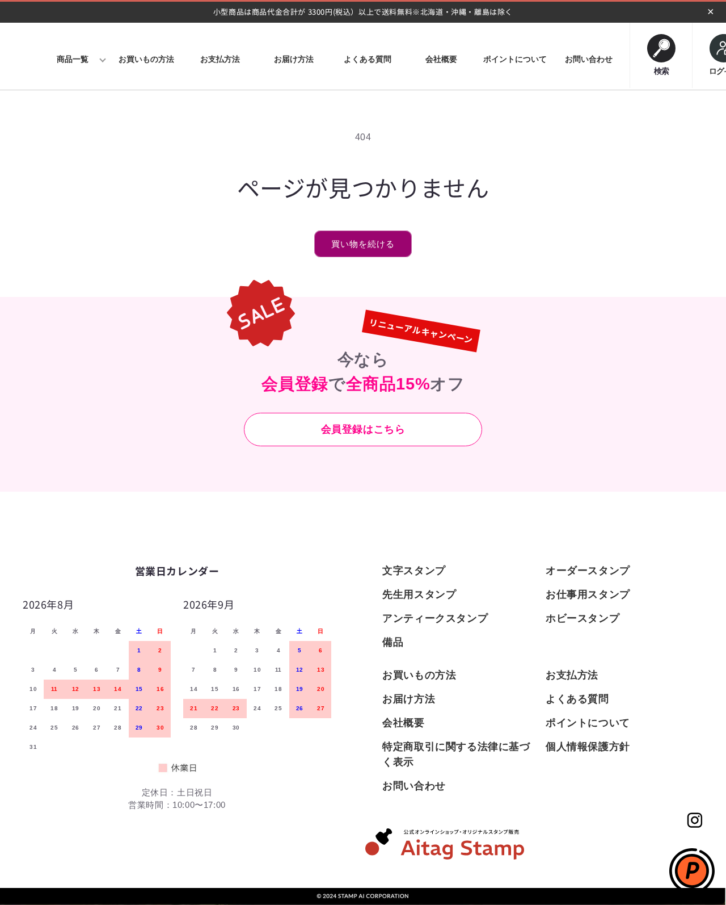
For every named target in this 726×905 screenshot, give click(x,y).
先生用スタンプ (419, 594)
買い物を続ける (363, 244)
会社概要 (403, 722)
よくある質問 (577, 699)
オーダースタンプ (588, 570)
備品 (392, 642)
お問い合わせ (414, 785)
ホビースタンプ (582, 618)
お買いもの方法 (419, 675)
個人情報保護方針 (588, 746)
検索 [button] (661, 68)
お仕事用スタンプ (588, 594)
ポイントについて (588, 722)
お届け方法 (408, 699)
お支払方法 (572, 675)
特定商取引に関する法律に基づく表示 (456, 754)
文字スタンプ (414, 570)
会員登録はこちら (363, 429)
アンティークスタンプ (435, 618)
